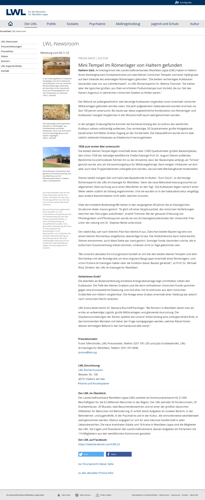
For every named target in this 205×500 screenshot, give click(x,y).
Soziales (73, 24)
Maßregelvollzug (128, 24)
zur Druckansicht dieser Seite (96, 464)
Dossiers (5, 61)
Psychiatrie (97, 24)
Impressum (175, 495)
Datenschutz (164, 495)
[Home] (10, 24)
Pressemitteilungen (11, 46)
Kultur (194, 24)
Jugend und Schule (165, 24)
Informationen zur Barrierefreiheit (144, 495)
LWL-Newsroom (9, 41)
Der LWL (31, 24)
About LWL (194, 495)
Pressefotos (7, 51)
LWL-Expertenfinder (11, 66)
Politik (51, 24)
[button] (91, 454)
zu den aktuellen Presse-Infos (96, 473)
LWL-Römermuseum (90, 370)
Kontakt (5, 70)
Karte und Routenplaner (94, 383)
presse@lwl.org (87, 352)
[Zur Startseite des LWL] (27, 12)
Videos (4, 56)
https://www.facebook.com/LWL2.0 (99, 444)
